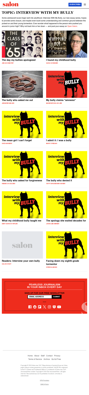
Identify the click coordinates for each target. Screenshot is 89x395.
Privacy (57, 356)
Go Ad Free (56, 359)
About (36, 356)
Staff (42, 356)
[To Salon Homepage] (11, 4)
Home (30, 356)
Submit (56, 297)
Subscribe (75, 5)
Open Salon (72, 26)
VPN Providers (44, 380)
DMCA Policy (44, 384)
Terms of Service (35, 359)
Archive (47, 359)
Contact (49, 356)
